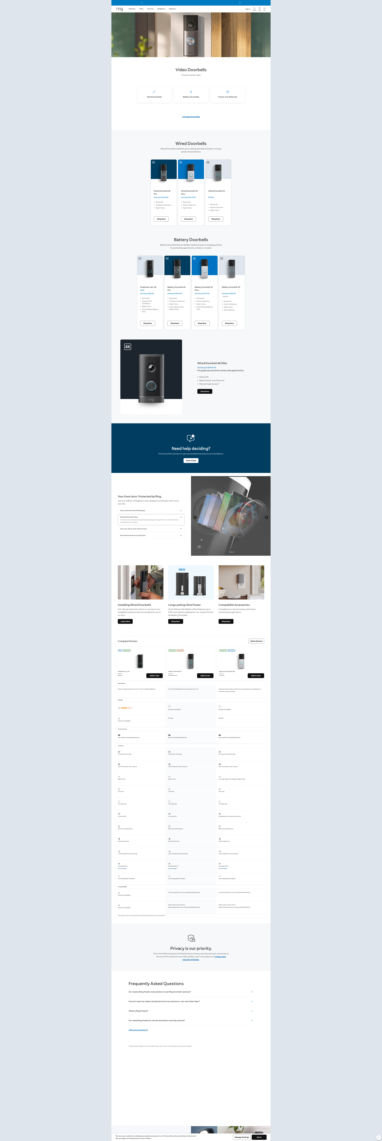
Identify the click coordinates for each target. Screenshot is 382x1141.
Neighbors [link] (161, 9)
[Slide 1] (228, 552)
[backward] (195, 517)
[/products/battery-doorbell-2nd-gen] (191, 670)
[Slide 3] (231, 552)
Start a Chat (191, 460)
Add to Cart (154, 676)
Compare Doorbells (191, 116)
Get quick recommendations (129, 533)
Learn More (125, 621)
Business (172, 9)
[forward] (266, 517)
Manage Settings (242, 1137)
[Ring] (119, 9)
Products (132, 9)
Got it (259, 1137)
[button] (378, 1137)
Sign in (248, 9)
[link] (154, 94)
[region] (191, 192)
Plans (141, 9)
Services (150, 9)
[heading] (191, 992)
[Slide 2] (229, 552)
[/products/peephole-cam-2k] (140, 670)
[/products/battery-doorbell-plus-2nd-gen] (242, 670)
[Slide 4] (233, 552)
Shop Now (161, 219)
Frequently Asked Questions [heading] (156, 983)
